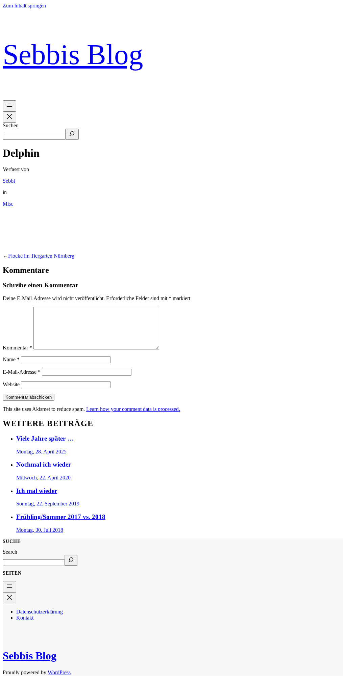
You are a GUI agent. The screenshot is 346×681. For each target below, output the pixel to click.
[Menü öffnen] (9, 105)
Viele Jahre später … (45, 438)
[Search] (71, 560)
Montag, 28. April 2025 (41, 451)
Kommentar (17, 347)
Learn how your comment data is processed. (133, 409)
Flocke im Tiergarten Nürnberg (41, 256)
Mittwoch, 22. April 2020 (43, 477)
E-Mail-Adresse (22, 372)
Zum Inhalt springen (24, 5)
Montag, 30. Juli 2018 (39, 530)
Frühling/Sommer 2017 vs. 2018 (60, 516)
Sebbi (9, 181)
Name (11, 359)
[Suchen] (72, 134)
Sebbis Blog (73, 54)
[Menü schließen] (9, 117)
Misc (8, 204)
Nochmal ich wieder (43, 464)
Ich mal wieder (36, 490)
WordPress (59, 672)
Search (10, 552)
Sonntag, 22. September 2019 (47, 503)
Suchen (11, 125)
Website (11, 384)
